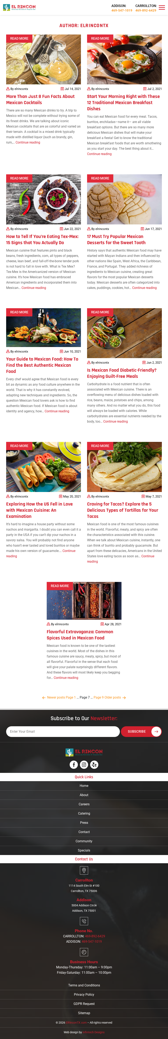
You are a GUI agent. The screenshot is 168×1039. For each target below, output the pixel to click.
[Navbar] (162, 8)
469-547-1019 (121, 10)
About (84, 795)
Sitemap (84, 1013)
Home (84, 785)
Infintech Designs (93, 1032)
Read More (19, 38)
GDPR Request (84, 1004)
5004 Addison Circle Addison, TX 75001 (84, 907)
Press (84, 822)
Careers (84, 804)
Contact (84, 832)
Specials (84, 850)
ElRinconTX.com (76, 1022)
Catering (84, 813)
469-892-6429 (145, 10)
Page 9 (99, 697)
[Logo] (19, 7)
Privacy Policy (84, 994)
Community (84, 841)
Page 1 (71, 697)
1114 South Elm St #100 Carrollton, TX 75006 (84, 888)
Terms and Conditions (84, 985)
